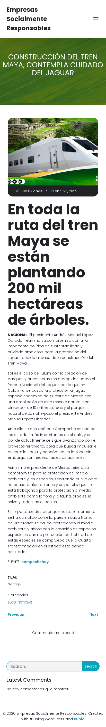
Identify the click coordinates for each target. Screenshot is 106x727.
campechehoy (35, 561)
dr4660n (40, 191)
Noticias (25, 602)
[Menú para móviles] (96, 19)
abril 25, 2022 (66, 191)
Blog (12, 602)
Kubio (79, 719)
